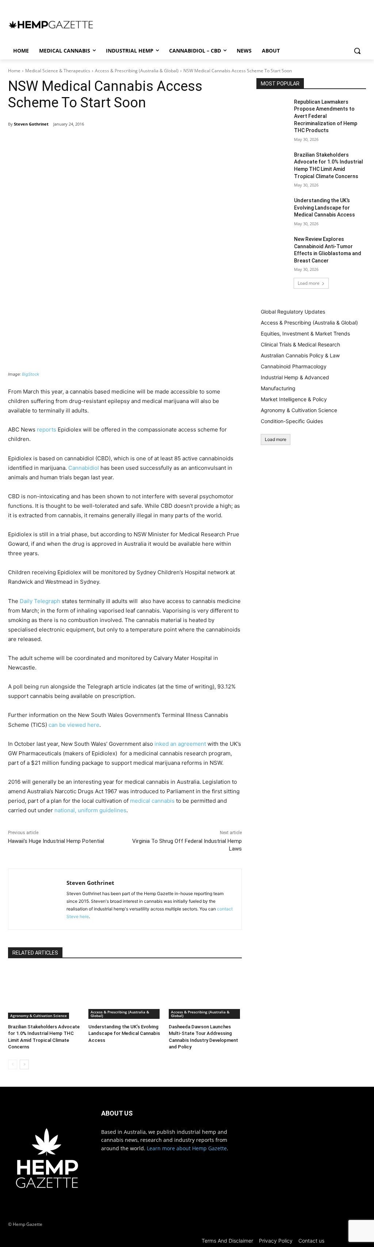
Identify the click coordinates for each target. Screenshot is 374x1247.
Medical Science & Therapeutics (57, 71)
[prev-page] (12, 1064)
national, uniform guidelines (90, 810)
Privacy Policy (276, 1241)
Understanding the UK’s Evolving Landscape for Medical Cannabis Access (124, 1033)
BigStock (30, 374)
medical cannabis (152, 800)
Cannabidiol (83, 467)
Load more (309, 283)
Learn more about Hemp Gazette (187, 1148)
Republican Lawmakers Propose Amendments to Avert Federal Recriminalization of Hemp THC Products (325, 116)
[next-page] (24, 1064)
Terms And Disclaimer (227, 1241)
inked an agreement (180, 743)
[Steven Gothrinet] (37, 899)
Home (14, 71)
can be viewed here (74, 724)
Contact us (311, 1241)
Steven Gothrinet (31, 124)
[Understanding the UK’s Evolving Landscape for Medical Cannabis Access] (124, 993)
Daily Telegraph (40, 601)
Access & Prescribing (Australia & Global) (137, 71)
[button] (357, 51)
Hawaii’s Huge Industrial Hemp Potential (56, 841)
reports (46, 429)
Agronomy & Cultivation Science (38, 1015)
